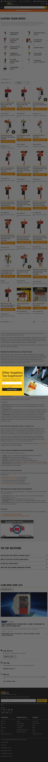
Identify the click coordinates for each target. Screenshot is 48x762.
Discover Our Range (12, 389)
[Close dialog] (46, 368)
